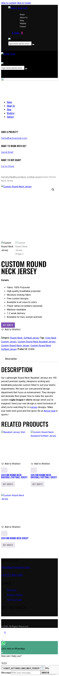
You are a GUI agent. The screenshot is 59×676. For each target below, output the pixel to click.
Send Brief (7, 152)
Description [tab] (11, 358)
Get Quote (8, 325)
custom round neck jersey (15, 345)
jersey (34, 407)
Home (4, 177)
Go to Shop (7, 166)
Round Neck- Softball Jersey (27, 177)
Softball (10, 177)
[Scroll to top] (2, 639)
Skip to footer (24, 3)
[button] (53, 189)
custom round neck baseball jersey (36, 341)
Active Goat (49, 411)
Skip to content (8, 3)
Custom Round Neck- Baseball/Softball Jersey (14, 476)
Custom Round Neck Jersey (14, 538)
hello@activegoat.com (14, 138)
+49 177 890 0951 (12, 575)
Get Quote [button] (8, 484)
